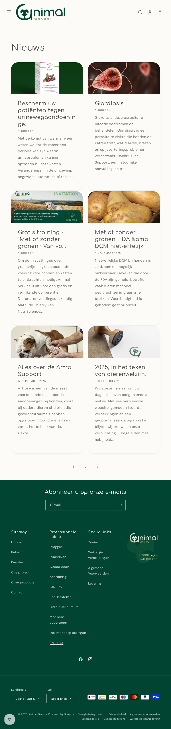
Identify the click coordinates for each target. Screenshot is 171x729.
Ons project (20, 572)
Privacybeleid (117, 714)
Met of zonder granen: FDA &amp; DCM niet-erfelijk (122, 239)
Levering (94, 583)
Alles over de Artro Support (44, 370)
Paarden (17, 562)
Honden (17, 542)
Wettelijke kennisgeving (145, 718)
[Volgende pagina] (97, 467)
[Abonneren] (120, 505)
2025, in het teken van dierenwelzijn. (120, 370)
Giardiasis (109, 104)
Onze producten (23, 582)
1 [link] (73, 466)
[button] (9, 12)
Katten (16, 552)
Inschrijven (58, 557)
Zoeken (93, 542)
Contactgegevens (115, 718)
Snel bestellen (60, 597)
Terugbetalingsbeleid (91, 714)
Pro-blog (56, 643)
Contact (17, 592)
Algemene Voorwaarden (98, 570)
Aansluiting (58, 577)
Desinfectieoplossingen (68, 633)
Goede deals (60, 567)
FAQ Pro (56, 587)
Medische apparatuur (58, 619)
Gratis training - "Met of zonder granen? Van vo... (42, 239)
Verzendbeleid (90, 718)
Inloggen (56, 547)
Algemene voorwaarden (145, 714)
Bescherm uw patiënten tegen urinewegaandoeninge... (46, 114)
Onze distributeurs (64, 607)
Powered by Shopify (61, 714)
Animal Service (38, 714)
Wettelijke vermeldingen (98, 555)
